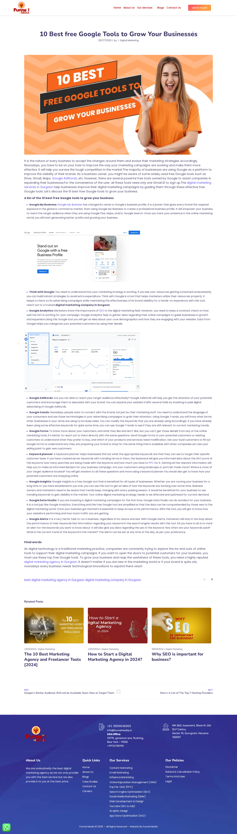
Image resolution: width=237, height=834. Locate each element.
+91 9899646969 (119, 726)
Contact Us (174, 7)
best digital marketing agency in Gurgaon (54, 580)
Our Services (145, 7)
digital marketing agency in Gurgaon (50, 562)
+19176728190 (115, 745)
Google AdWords (64, 178)
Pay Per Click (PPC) (121, 787)
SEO (101, 310)
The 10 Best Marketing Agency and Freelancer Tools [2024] (52, 659)
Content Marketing (121, 768)
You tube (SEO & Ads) (122, 806)
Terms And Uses (175, 776)
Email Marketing (119, 772)
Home (117, 7)
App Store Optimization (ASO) (127, 816)
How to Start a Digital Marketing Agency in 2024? (115, 656)
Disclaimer (171, 767)
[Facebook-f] (27, 790)
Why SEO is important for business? (177, 656)
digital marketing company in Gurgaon (113, 580)
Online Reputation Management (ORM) (133, 782)
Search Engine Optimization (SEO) (129, 792)
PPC (151, 463)
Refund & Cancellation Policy (182, 772)
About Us (129, 7)
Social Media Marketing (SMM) (127, 796)
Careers (87, 791)
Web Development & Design (126, 801)
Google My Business (69, 204)
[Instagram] (33, 790)
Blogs (160, 7)
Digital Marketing (129, 40)
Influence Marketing (121, 777)
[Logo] (21, 8)
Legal (168, 781)
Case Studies (90, 781)
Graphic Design (118, 811)
